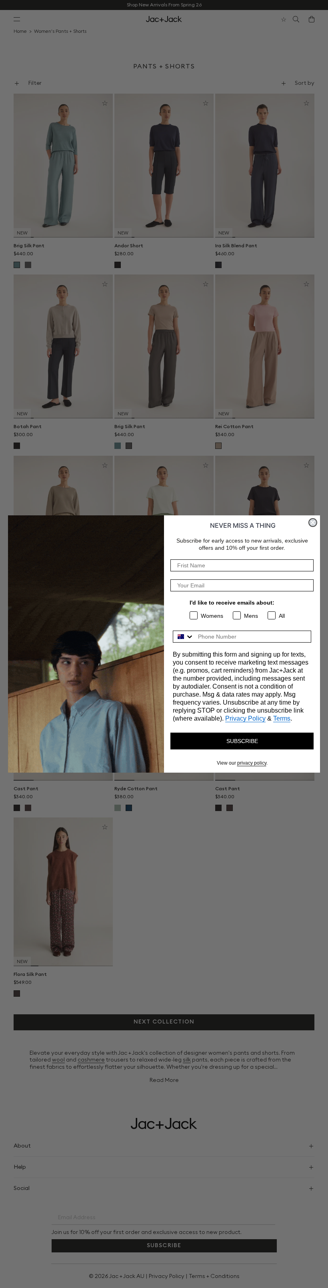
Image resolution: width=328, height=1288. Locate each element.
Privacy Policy (245, 718)
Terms (281, 718)
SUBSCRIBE (242, 741)
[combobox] (183, 636)
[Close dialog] (313, 523)
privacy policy (251, 763)
